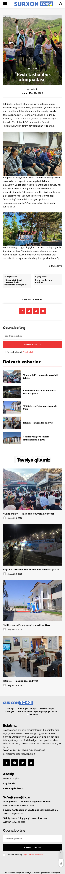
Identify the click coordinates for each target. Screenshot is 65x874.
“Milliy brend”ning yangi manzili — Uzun (27, 625)
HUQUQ (33, 708)
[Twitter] (29, 311)
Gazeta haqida (11, 778)
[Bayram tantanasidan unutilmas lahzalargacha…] (12, 392)
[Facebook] (22, 311)
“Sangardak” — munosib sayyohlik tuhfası (28, 513)
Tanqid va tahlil (24, 711)
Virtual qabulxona (13, 788)
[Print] (36, 311)
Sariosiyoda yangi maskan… (44, 281)
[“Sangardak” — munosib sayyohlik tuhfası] (12, 376)
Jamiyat (32, 69)
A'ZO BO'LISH (30, 345)
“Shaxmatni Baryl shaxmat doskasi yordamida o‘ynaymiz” (16, 282)
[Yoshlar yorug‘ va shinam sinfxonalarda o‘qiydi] (12, 438)
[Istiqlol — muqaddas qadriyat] (12, 423)
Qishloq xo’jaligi (42, 711)
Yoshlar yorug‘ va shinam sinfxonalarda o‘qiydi (36, 438)
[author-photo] (5, 518)
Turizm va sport (47, 708)
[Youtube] (31, 762)
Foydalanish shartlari (33, 855)
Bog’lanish (9, 783)
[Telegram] (43, 311)
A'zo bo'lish (28, 352)
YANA (54, 711)
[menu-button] (5, 4)
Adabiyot (9, 711)
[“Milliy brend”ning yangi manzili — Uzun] (12, 407)
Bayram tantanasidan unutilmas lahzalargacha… (39, 392)
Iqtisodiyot (23, 708)
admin (34, 89)
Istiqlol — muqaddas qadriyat (38, 422)
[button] (60, 4)
